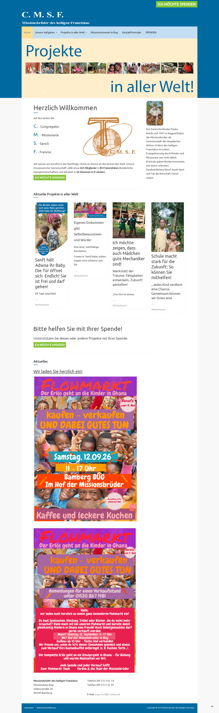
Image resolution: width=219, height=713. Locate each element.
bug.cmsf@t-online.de (107, 694)
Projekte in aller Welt (73, 32)
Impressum (29, 708)
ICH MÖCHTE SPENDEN (176, 4)
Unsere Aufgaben (45, 32)
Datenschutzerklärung (46, 708)
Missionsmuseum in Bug (104, 32)
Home (27, 32)
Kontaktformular (131, 32)
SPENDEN (151, 32)
